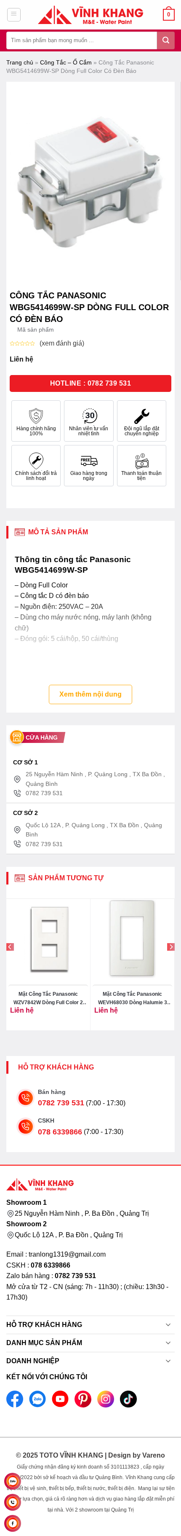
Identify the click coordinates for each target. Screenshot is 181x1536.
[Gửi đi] (166, 40)
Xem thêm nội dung (90, 694)
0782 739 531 (61, 1103)
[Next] (171, 964)
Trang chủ (19, 62)
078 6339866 (60, 1132)
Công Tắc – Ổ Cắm (66, 62)
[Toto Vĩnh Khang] (90, 14)
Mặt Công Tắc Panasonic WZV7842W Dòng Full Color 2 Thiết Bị (48, 999)
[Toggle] (168, 1326)
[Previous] (10, 964)
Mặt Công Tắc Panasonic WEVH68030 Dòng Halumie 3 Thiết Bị (132, 999)
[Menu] (14, 14)
